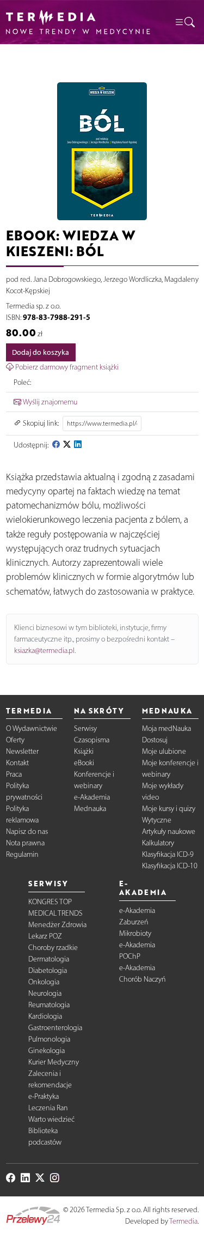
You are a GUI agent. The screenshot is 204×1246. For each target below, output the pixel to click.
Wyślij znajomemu (49, 402)
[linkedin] (78, 445)
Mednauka (90, 808)
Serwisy (85, 728)
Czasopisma (91, 740)
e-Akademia (92, 797)
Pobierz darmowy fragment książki (66, 367)
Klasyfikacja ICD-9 (168, 854)
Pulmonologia (49, 1039)
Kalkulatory (158, 843)
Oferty (15, 740)
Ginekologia (46, 1050)
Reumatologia (49, 1004)
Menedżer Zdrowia (57, 924)
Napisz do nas (27, 831)
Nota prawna (25, 843)
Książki (84, 751)
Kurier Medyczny (53, 1062)
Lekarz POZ (45, 936)
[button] (184, 21)
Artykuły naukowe (168, 831)
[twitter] (67, 445)
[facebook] (56, 445)
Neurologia (44, 993)
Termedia (183, 1221)
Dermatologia (48, 959)
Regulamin (22, 854)
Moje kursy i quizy (168, 808)
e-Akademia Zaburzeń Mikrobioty (137, 922)
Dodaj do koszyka (40, 352)
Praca (14, 774)
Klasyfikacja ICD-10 (169, 865)
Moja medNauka (166, 728)
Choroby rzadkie (53, 947)
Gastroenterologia (55, 1027)
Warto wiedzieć (51, 1119)
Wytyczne (156, 820)
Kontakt (17, 762)
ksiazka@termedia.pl (44, 650)
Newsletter (22, 751)
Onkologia (43, 982)
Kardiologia (45, 1016)
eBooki (84, 762)
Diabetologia (47, 970)
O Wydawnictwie (31, 728)
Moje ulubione (164, 751)
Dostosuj (155, 740)
